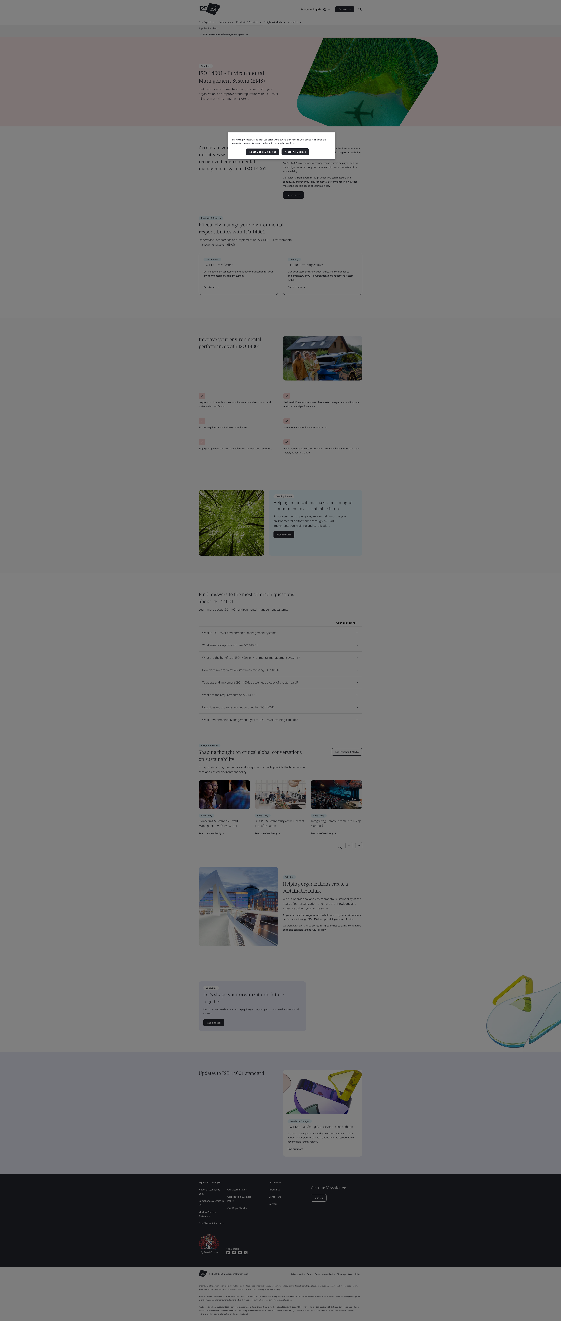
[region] (281, 146)
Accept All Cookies (295, 152)
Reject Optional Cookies (262, 152)
